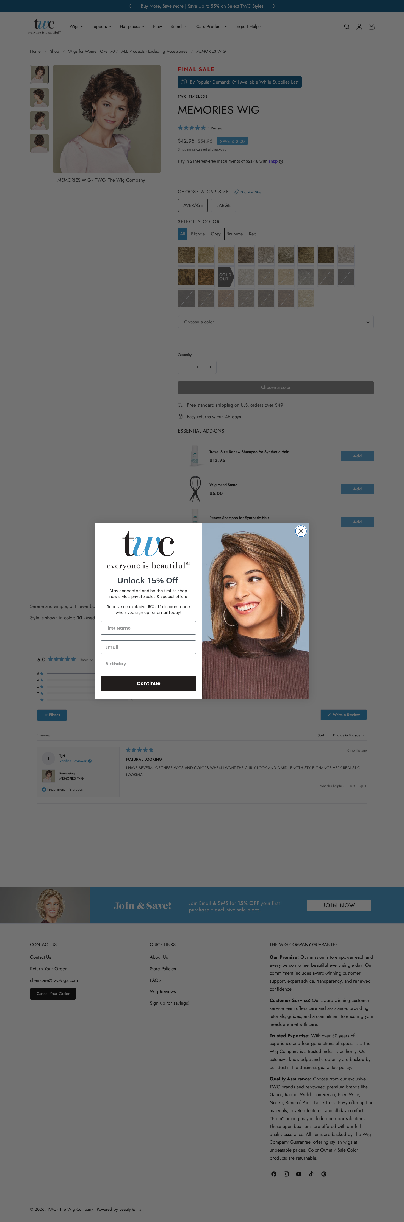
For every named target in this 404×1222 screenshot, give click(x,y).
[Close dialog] (300, 531)
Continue (149, 683)
